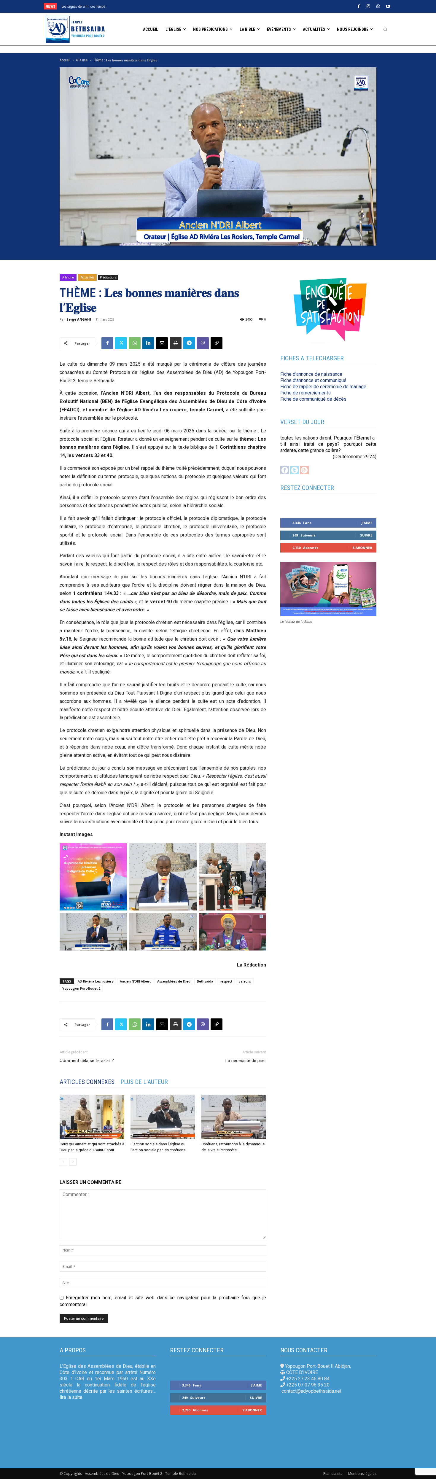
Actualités (87, 277)
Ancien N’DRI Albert (135, 981)
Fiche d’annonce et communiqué (313, 380)
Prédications (108, 277)
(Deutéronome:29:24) (354, 456)
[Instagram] (368, 6)
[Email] (162, 343)
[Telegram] (189, 343)
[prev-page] (63, 1162)
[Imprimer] (176, 343)
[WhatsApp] (378, 6)
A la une (81, 60)
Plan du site (333, 1473)
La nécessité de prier (245, 1060)
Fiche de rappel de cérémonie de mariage (323, 386)
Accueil (65, 60)
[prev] (197, 6)
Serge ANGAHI (78, 319)
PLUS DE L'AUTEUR (144, 1081)
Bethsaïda (205, 981)
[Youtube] (388, 6)
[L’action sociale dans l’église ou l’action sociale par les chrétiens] (163, 1117)
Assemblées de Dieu (173, 981)
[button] (385, 29)
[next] (207, 6)
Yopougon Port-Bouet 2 (81, 988)
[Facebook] (358, 6)
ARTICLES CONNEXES (87, 1081)
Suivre (366, 535)
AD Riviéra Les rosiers (95, 981)
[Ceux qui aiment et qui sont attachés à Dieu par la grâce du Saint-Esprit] (92, 1117)
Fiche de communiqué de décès (313, 399)
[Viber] (203, 343)
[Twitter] (121, 343)
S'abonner (362, 547)
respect (226, 981)
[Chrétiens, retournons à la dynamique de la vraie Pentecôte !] (233, 1117)
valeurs (245, 981)
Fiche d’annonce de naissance (311, 374)
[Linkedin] (148, 343)
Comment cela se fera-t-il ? (87, 1060)
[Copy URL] (216, 343)
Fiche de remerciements (305, 393)
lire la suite (71, 1397)
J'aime (367, 522)
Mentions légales (362, 1473)
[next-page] (73, 1162)
